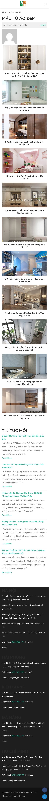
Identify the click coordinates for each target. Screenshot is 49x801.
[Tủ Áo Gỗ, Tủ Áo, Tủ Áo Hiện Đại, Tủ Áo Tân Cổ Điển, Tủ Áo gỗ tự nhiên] (23, 3)
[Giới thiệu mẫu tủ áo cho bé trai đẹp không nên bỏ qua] (24, 263)
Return (43, 25)
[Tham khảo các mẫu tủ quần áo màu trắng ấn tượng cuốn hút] (24, 331)
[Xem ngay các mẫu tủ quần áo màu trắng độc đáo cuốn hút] (24, 195)
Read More (7, 458)
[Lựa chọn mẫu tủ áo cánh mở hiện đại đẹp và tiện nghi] (24, 126)
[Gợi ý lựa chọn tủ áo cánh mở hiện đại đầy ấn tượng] (24, 92)
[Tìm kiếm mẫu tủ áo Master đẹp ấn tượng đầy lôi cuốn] (24, 297)
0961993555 (18, 672)
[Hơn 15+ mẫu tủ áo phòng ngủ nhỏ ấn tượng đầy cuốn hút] (24, 366)
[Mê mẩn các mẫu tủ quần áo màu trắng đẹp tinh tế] (24, 229)
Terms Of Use (19, 796)
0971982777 (18, 642)
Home (7, 12)
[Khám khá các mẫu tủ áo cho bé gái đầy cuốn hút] (24, 160)
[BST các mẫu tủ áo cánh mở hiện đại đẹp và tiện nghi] (24, 400)
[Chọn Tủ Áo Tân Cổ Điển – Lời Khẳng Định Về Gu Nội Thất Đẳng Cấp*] (24, 57)
